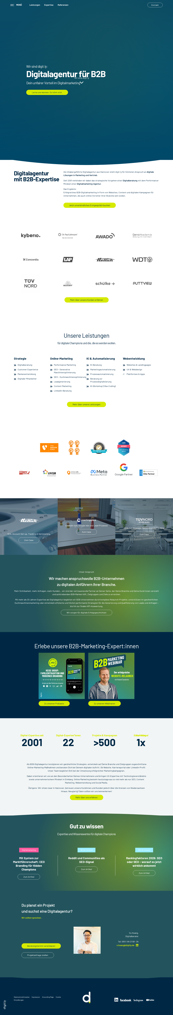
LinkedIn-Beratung (63, 390)
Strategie (20, 358)
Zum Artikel (28, 876)
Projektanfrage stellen (37, 955)
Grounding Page (48, 997)
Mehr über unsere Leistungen (86, 404)
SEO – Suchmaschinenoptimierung (70, 377)
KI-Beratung (96, 365)
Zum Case (28, 540)
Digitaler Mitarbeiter (27, 378)
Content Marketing (62, 386)
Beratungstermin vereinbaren (41, 946)
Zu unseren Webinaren (104, 703)
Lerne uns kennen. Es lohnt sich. (47, 92)
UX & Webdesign (134, 369)
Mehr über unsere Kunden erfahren (86, 300)
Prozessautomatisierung (101, 374)
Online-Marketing (61, 358)
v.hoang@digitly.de (125, 945)
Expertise (48, 5)
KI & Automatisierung (100, 358)
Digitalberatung (25, 365)
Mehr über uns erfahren (87, 797)
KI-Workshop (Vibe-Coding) (103, 386)
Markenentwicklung (27, 374)
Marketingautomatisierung (102, 369)
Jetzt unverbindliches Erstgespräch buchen (89, 205)
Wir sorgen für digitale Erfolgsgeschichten (86, 612)
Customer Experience (28, 369)
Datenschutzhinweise (22, 997)
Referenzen (63, 5)
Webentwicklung (134, 358)
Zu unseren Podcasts (54, 703)
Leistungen (34, 5)
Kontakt (155, 5)
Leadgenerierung (62, 381)
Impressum (36, 997)
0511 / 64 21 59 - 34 (130, 941)
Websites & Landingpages (139, 365)
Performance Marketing (65, 365)
